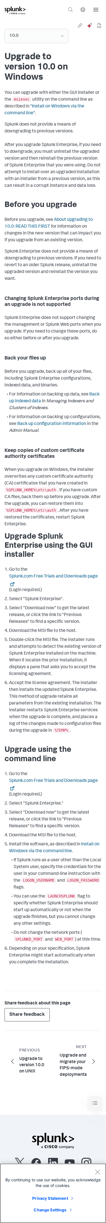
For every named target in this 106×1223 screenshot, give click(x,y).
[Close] (97, 1172)
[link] (80, 25)
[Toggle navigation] (94, 1103)
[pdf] (99, 25)
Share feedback (27, 1014)
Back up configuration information (51, 424)
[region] (53, 1193)
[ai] (90, 25)
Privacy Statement (50, 1198)
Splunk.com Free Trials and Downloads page (53, 576)
